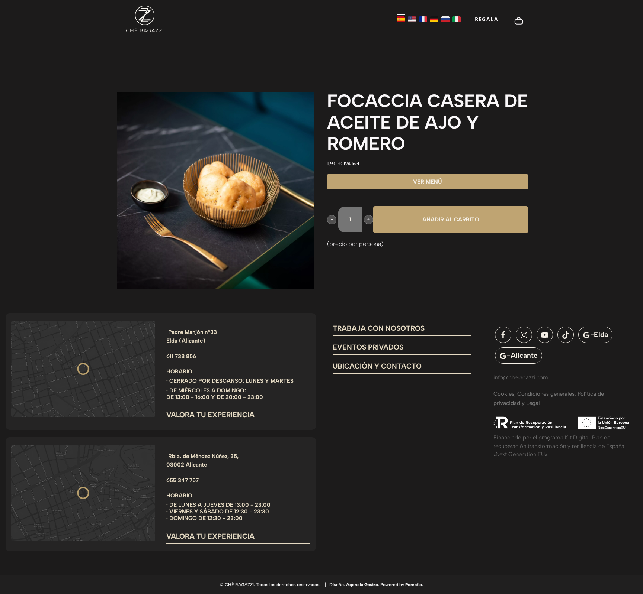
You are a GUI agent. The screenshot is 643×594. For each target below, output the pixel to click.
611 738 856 (181, 356)
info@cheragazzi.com (520, 377)
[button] (331, 219)
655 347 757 (182, 480)
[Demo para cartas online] (145, 19)
